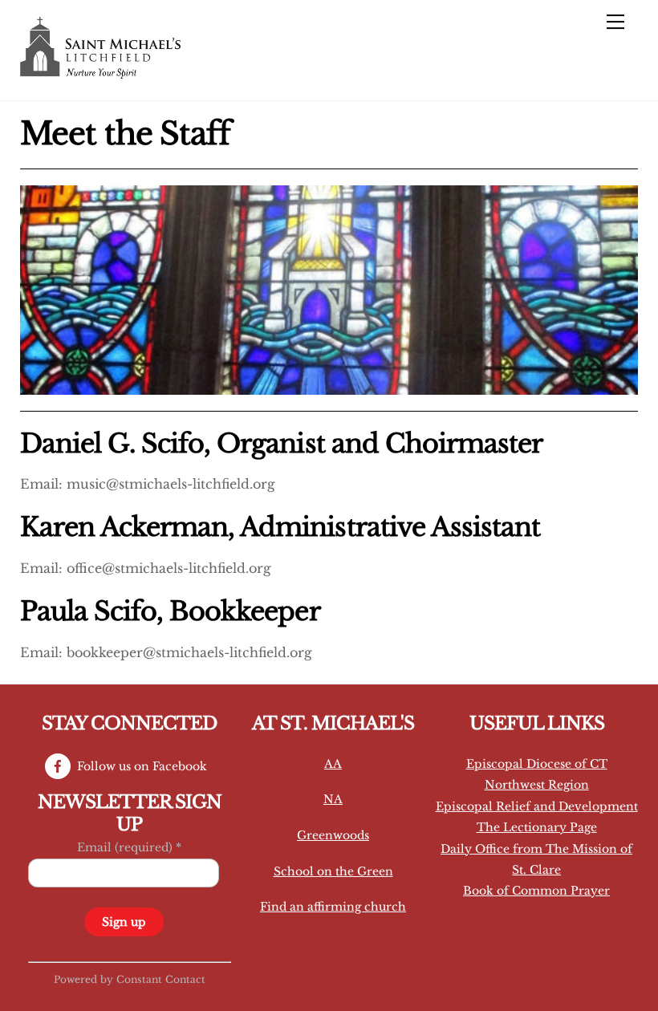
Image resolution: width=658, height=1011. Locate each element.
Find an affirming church (333, 906)
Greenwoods (333, 835)
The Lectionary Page (537, 827)
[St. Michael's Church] (100, 71)
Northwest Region (537, 785)
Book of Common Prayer (536, 890)
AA (333, 764)
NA (333, 799)
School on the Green (333, 871)
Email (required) (129, 847)
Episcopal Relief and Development (537, 806)
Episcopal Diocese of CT (536, 764)
